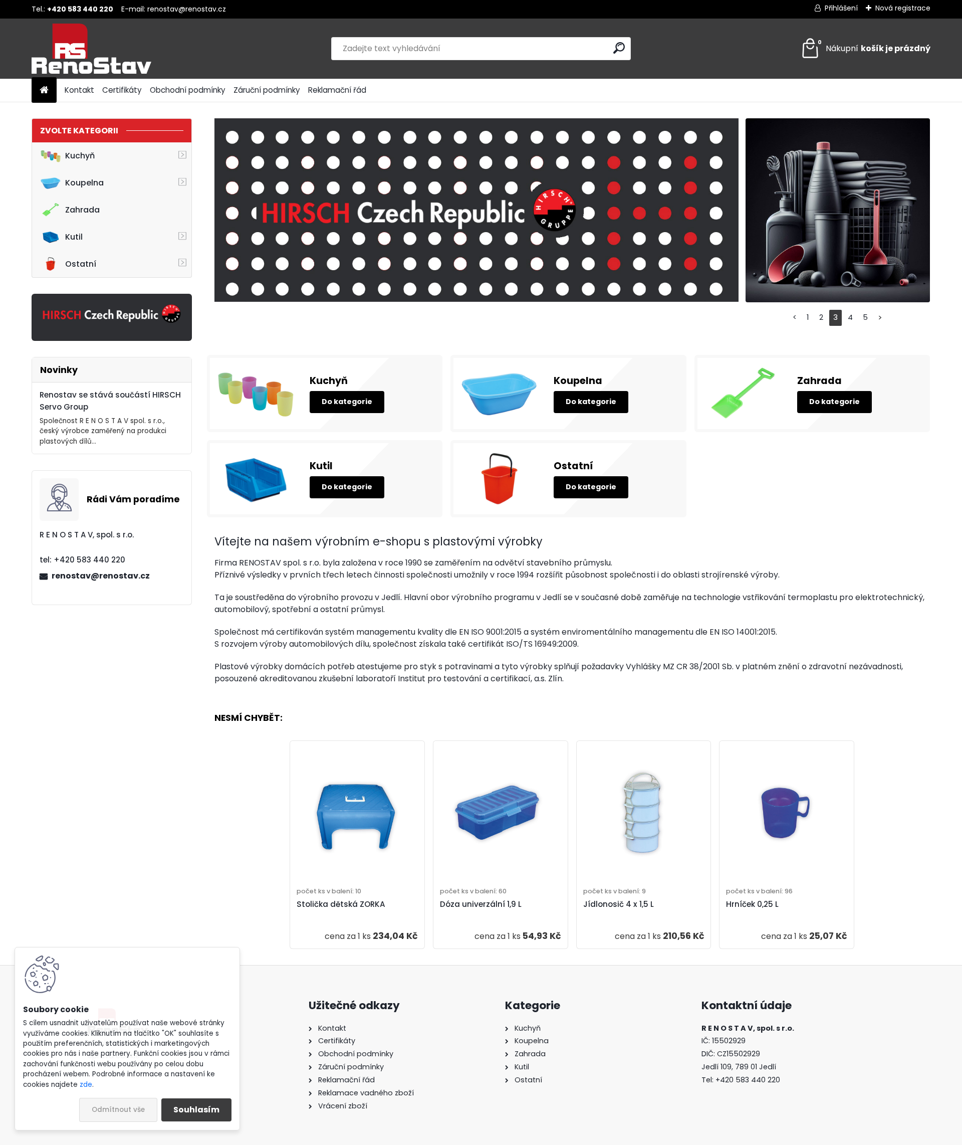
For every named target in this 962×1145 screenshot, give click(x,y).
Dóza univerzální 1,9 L (481, 904)
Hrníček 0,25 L (752, 904)
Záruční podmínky (266, 90)
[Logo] (100, 49)
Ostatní (80, 264)
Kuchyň (80, 155)
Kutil (74, 237)
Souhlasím (196, 1109)
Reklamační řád (337, 90)
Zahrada (82, 210)
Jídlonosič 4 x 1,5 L (618, 904)
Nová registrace (902, 8)
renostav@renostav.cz (186, 9)
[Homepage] (44, 90)
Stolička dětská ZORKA (341, 904)
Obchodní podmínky (187, 90)
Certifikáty (122, 90)
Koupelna (84, 182)
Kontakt (79, 90)
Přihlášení (841, 8)
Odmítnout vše (118, 1109)
